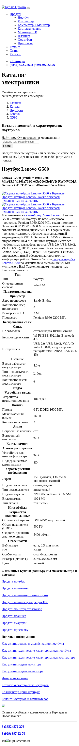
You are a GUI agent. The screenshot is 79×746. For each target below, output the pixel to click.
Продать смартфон (14, 623)
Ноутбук (23, 17)
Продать (15, 14)
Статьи (14, 50)
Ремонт (15, 47)
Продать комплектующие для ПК (25, 602)
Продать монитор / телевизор (22, 609)
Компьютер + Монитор (34, 25)
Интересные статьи (15, 678)
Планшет (24, 36)
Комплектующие (29, 28)
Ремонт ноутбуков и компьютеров (25, 699)
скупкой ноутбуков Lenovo (42, 215)
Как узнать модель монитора (21, 664)
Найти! (7, 145)
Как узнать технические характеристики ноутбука (36, 650)
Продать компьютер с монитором (25, 595)
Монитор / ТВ (27, 32)
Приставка (25, 43)
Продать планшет (14, 616)
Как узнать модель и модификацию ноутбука (33, 643)
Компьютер (26, 21)
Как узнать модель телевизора (22, 671)
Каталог (15, 54)
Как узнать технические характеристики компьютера (38, 657)
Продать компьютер (15, 588)
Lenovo (15, 114)
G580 (13, 117)
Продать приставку (15, 629)
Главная (15, 103)
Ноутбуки (16, 110)
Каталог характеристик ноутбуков (25, 685)
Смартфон (25, 39)
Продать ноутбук (13, 581)
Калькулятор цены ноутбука (21, 692)
